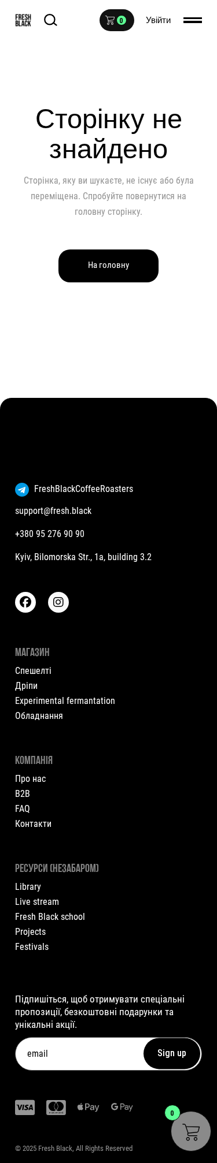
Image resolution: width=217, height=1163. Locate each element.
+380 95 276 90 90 (49, 533)
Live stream (37, 901)
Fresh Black (55, 1148)
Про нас (30, 778)
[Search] (50, 20)
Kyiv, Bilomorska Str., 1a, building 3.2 (83, 556)
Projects (30, 931)
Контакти (33, 823)
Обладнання (39, 715)
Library (28, 886)
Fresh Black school (50, 916)
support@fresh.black (53, 510)
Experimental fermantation (65, 700)
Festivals (32, 946)
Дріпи (26, 685)
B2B (22, 793)
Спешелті (33, 670)
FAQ (22, 808)
